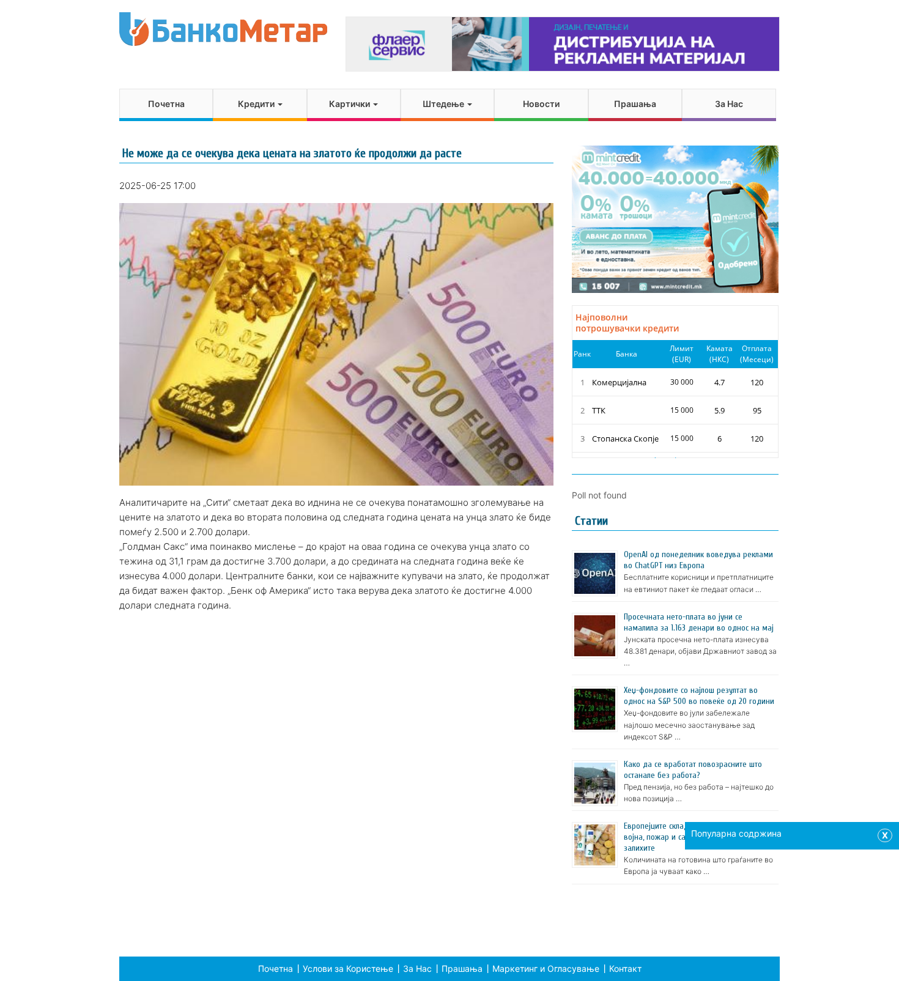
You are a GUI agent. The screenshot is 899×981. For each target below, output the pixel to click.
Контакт (625, 968)
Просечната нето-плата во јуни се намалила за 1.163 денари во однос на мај (699, 622)
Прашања (635, 103)
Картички (350, 103)
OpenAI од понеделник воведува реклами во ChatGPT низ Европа (698, 560)
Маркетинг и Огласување (545, 968)
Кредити (257, 103)
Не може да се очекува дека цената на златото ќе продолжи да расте (292, 153)
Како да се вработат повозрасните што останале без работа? (693, 769)
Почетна (166, 103)
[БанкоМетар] (223, 29)
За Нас (729, 103)
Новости (541, 103)
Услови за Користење (348, 968)
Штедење (444, 103)
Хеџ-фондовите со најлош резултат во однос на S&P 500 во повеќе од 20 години (699, 695)
